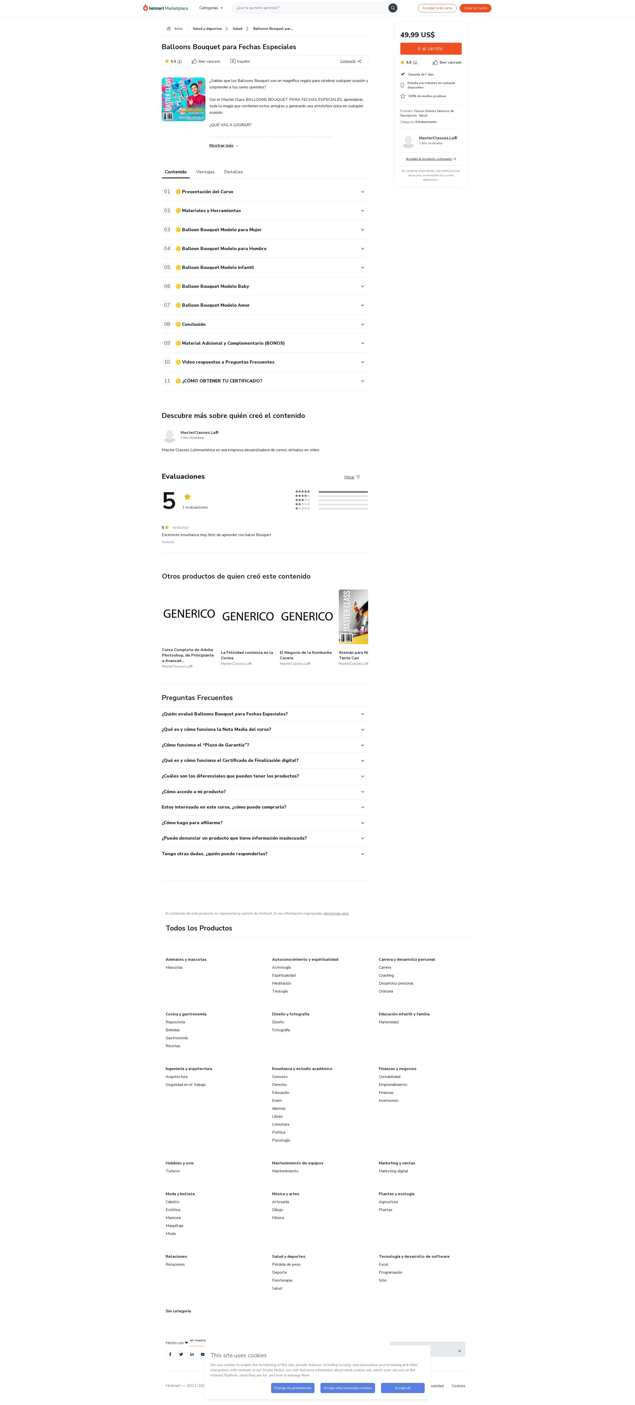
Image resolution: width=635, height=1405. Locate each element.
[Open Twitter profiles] (181, 1354)
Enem (277, 1100)
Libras (277, 1116)
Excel (383, 1264)
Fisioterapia (282, 1280)
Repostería (175, 1022)
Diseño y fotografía (290, 1014)
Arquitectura (177, 1076)
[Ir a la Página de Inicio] (167, 8)
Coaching (386, 975)
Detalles (233, 172)
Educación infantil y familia (404, 1014)
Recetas (173, 1046)
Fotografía (281, 1030)
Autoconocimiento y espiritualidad (305, 959)
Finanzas (386, 1092)
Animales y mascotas (186, 959)
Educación (280, 1092)
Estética (173, 1210)
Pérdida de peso (286, 1264)
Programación (390, 1272)
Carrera (385, 967)
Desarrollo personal (396, 983)
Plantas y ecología (396, 1194)
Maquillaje (175, 1225)
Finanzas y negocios (397, 1069)
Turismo (173, 1171)
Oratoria (386, 991)
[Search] (392, 7)
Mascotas (174, 967)
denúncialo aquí (336, 913)
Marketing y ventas (397, 1163)
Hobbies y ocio (180, 1163)
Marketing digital (393, 1171)
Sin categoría (178, 1311)
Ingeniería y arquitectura (189, 1069)
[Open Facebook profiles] (170, 1354)
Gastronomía (177, 1038)
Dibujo (277, 1210)
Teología (280, 991)
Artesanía (280, 1202)
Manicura (173, 1217)
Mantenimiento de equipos (297, 1163)
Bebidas (173, 1030)
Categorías (208, 8)
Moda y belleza (180, 1194)
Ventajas (205, 172)
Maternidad (389, 1022)
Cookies (458, 1386)
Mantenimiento (285, 1171)
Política (278, 1132)
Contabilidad (389, 1076)
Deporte (279, 1272)
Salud (277, 1288)
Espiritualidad (284, 975)
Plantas (385, 1210)
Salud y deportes (288, 1256)
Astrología (281, 967)
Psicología (281, 1140)
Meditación (281, 983)
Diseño (278, 1022)
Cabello (172, 1202)
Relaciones (176, 1256)
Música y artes (285, 1194)
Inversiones (388, 1100)
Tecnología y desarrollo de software (414, 1256)
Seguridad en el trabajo (186, 1084)
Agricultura (388, 1202)
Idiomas (279, 1108)
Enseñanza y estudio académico (302, 1069)
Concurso (280, 1076)
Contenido (176, 172)
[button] (259, 192)
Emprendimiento (393, 1084)
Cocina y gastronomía (186, 1014)
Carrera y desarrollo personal (407, 959)
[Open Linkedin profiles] (192, 1354)
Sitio (383, 1280)
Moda (171, 1233)
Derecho (279, 1084)
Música (278, 1217)
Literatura (280, 1124)
